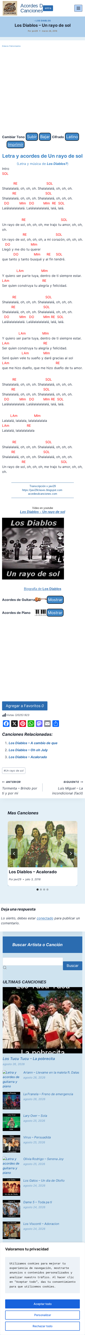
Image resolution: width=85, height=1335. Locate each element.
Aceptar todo (43, 1304)
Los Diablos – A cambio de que (33, 743)
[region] (42, 1288)
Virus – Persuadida (37, 1137)
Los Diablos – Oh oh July (28, 750)
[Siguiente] (70, 853)
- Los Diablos (42, 20)
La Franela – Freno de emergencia (48, 1094)
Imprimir (15, 144)
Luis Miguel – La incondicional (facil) (67, 787)
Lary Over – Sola (35, 1116)
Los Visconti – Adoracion (41, 1224)
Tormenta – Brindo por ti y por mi (19, 787)
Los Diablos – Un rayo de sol (42, 512)
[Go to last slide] (14, 853)
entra (48, 8)
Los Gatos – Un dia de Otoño (44, 1180)
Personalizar (42, 1315)
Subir (32, 136)
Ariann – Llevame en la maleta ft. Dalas (51, 1072)
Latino (72, 136)
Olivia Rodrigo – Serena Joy (43, 1159)
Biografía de (42, 589)
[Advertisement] (42, 90)
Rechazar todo (42, 1326)
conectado (45, 918)
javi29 (35, 31)
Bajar (45, 136)
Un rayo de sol (14, 770)
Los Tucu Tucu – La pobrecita (29, 1058)
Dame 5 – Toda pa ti (37, 1202)
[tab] (38, 889)
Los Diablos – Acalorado (28, 757)
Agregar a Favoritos (25, 706)
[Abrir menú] (78, 8)
